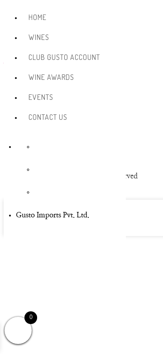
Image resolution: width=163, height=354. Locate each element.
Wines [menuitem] (39, 37)
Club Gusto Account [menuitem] (64, 57)
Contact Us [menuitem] (48, 117)
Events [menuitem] (41, 97)
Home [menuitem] (38, 17)
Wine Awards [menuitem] (51, 77)
